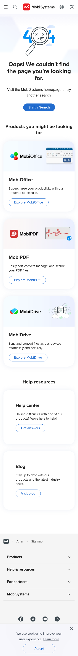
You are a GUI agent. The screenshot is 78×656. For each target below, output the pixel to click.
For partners (17, 582)
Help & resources (21, 569)
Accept (39, 648)
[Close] (71, 628)
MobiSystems (18, 594)
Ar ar (19, 541)
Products (14, 557)
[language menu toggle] (63, 7)
